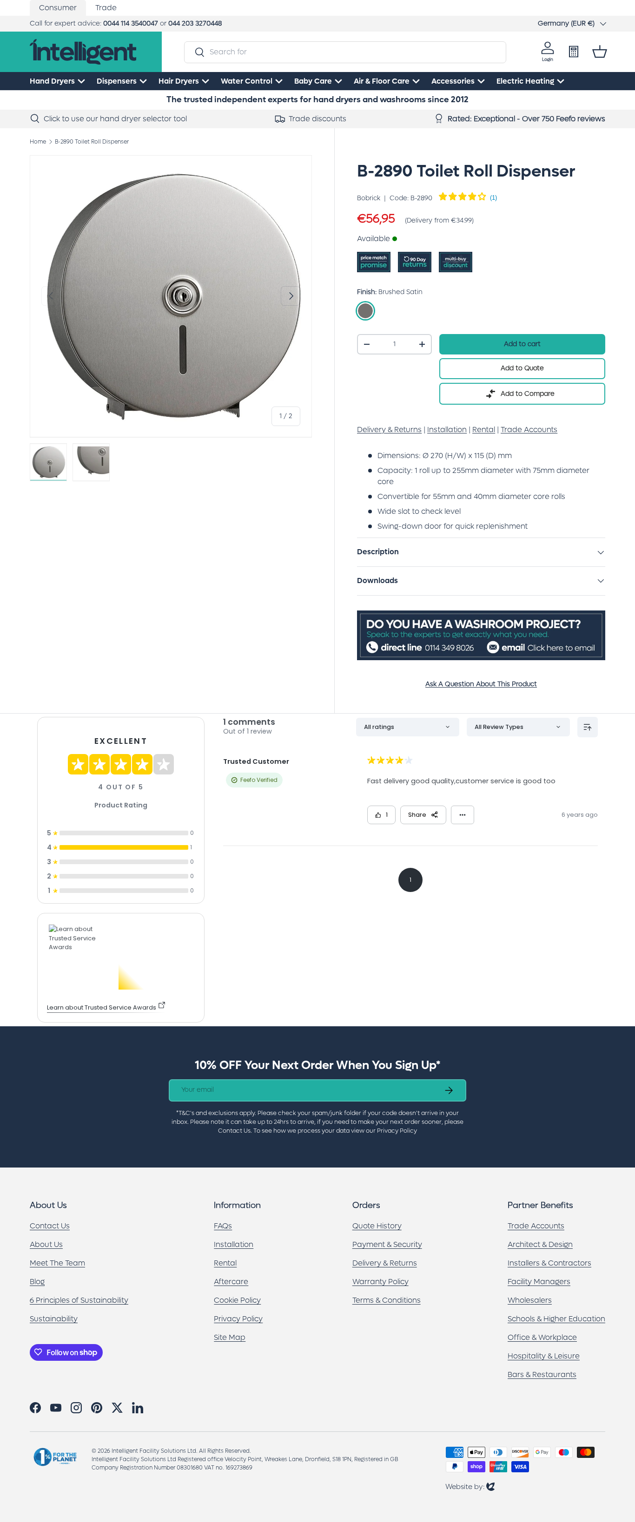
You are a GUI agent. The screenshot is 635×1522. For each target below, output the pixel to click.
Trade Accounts (536, 1225)
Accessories (453, 81)
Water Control (246, 81)
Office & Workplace (542, 1337)
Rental (225, 1262)
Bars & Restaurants (542, 1374)
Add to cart (522, 344)
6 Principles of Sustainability (79, 1300)
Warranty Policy (380, 1281)
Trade (106, 8)
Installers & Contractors (549, 1262)
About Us (46, 1244)
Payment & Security (387, 1244)
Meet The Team (57, 1262)
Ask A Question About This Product (481, 684)
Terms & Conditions (386, 1300)
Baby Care (313, 81)
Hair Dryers (179, 81)
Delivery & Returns (384, 1262)
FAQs (223, 1225)
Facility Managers (539, 1281)
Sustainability (54, 1318)
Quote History (377, 1225)
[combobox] (345, 52)
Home (38, 141)
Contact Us (50, 1225)
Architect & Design (540, 1244)
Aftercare (231, 1281)
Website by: (470, 1486)
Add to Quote (522, 368)
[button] (599, 51)
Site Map (229, 1337)
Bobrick (368, 198)
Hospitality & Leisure (544, 1355)
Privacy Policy (238, 1318)
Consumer (58, 8)
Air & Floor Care (382, 81)
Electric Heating (525, 81)
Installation (233, 1244)
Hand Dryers (52, 81)
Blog (37, 1281)
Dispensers (117, 81)
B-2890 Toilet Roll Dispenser (92, 141)
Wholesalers (530, 1300)
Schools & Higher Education (556, 1318)
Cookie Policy (237, 1300)
